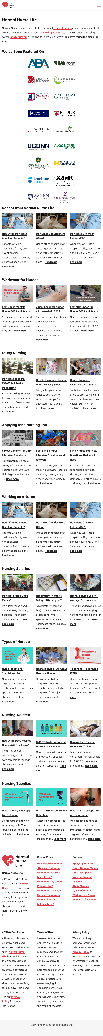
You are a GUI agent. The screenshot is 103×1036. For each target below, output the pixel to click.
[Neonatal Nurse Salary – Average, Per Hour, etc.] (85, 582)
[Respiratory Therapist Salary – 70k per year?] (51, 582)
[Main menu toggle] (99, 5)
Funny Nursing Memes (85, 868)
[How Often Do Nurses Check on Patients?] (17, 221)
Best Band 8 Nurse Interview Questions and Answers (50, 455)
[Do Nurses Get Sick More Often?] (51, 221)
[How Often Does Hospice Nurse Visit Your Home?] (17, 728)
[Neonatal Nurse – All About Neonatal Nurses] (51, 655)
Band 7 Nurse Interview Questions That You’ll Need (83, 455)
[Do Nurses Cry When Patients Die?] (85, 221)
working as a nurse (53, 32)
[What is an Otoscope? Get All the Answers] (85, 797)
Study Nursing (80, 886)
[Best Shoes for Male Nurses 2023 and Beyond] (17, 293)
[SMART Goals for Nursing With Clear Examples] (51, 728)
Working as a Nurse (83, 895)
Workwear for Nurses (84, 899)
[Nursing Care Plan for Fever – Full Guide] (85, 728)
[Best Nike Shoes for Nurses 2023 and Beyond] (85, 293)
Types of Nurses (81, 890)
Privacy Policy (80, 952)
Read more (8, 266)
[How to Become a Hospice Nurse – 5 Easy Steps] (51, 366)
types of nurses (62, 28)
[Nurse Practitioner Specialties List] (17, 655)
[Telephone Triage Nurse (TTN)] (85, 655)
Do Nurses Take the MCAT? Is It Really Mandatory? (13, 383)
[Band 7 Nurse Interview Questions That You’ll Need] (85, 438)
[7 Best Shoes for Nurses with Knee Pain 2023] (51, 293)
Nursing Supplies (82, 872)
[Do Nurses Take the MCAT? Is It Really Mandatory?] (17, 366)
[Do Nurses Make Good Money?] (17, 582)
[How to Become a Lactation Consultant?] (85, 366)
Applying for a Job (82, 863)
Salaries (77, 881)
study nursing (18, 37)
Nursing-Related (82, 877)
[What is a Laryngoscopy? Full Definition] (17, 797)
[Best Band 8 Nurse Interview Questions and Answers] (51, 438)
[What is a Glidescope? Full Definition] (51, 797)
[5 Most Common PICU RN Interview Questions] (17, 438)
